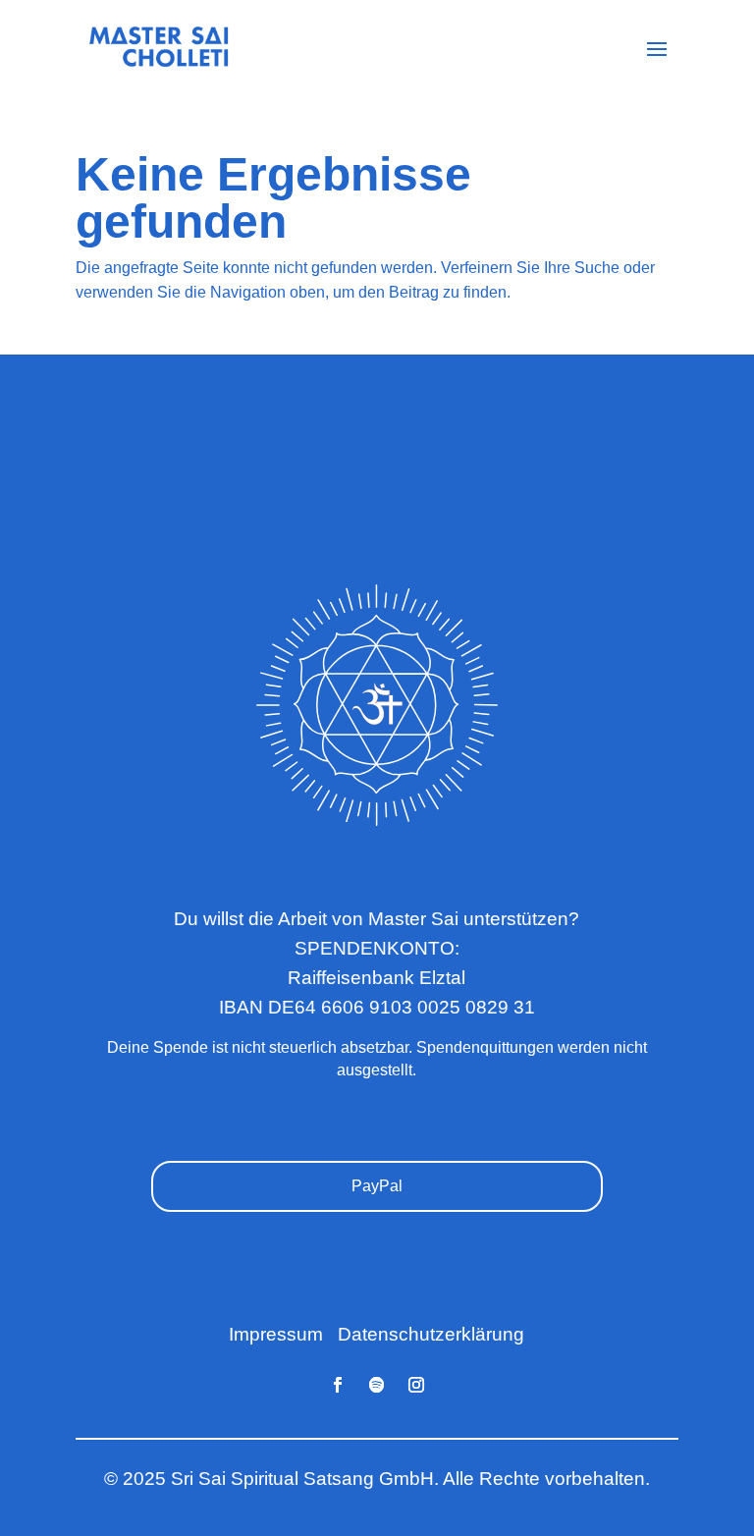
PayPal (377, 1186)
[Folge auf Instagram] (416, 1384)
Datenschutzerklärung (431, 1334)
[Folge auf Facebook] (337, 1384)
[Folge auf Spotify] (377, 1384)
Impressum (276, 1334)
